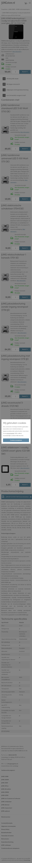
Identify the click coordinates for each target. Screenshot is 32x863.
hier (22, 435)
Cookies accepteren (16, 440)
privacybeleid (10, 433)
